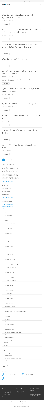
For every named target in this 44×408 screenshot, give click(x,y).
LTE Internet (7, 314)
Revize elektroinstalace (9, 337)
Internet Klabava (9, 236)
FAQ (4, 350)
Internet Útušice (9, 301)
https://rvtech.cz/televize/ (7, 197)
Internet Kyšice (9, 238)
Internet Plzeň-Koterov (10, 269)
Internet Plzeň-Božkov (10, 254)
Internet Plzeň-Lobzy (10, 272)
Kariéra (6, 218)
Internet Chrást (9, 233)
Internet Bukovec (9, 225)
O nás (5, 212)
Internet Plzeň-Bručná (10, 256)
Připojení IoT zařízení (6, 208)
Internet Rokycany (9, 288)
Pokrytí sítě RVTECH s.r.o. (10, 223)
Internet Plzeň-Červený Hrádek (12, 264)
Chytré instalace (7, 319)
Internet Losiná (9, 249)
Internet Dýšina (9, 228)
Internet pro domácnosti (10, 306)
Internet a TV (6, 220)
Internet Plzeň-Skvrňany (11, 280)
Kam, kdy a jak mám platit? (10, 353)
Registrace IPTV (26, 1)
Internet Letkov (9, 241)
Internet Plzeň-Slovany (10, 282)
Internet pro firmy (8, 308)
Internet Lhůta (9, 243)
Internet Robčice (9, 285)
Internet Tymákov (9, 298)
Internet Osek (9, 251)
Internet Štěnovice (9, 295)
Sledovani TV (7, 316)
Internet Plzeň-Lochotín (10, 275)
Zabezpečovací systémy (9, 340)
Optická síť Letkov (8, 360)
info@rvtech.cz (18, 1)
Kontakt (5, 347)
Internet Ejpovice (9, 230)
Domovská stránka (8, 215)
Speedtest (31, 1)
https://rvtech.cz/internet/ (7, 181)
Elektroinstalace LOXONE (10, 321)
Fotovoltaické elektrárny (9, 329)
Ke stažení (6, 345)
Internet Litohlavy (9, 246)
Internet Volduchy (9, 303)
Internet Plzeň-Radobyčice (11, 277)
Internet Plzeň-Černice (10, 262)
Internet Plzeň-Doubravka (11, 267)
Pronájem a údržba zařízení (7, 206)
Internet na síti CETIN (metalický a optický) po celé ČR (15, 311)
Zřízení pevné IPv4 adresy (7, 204)
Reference (6, 342)
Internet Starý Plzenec (10, 290)
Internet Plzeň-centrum (10, 259)
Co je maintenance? (8, 355)
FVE (4, 327)
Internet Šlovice (9, 293)
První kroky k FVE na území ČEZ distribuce (13, 332)
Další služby (6, 334)
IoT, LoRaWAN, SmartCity (10, 324)
